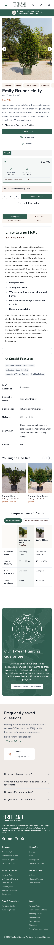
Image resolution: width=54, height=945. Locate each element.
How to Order (8, 875)
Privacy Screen (31, 85)
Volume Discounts (9, 890)
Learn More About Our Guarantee (27, 686)
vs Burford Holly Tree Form (36, 520)
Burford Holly (42, 540)
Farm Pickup (7, 883)
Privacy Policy (34, 906)
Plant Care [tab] (39, 216)
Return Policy (34, 921)
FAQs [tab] (39, 220)
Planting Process (36, 879)
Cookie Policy (34, 917)
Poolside (45, 85)
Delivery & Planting (10, 879)
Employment (34, 859)
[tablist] (27, 153)
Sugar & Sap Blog (36, 863)
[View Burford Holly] (14, 484)
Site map (46, 937)
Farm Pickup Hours (10, 863)
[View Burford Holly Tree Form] (40, 484)
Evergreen (8, 85)
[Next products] (50, 458)
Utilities (32, 875)
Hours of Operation (10, 859)
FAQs (31, 855)
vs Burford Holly (13, 520)
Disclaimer (33, 925)
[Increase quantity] (16, 196)
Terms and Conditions (38, 910)
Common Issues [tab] (14, 220)
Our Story (33, 852)
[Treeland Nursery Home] (13, 818)
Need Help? (7, 852)
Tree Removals (35, 883)
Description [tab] (15, 216)
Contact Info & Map (10, 855)
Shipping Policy (35, 913)
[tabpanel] (27, 170)
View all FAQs (12, 741)
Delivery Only (7, 886)
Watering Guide (8, 910)
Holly (18, 85)
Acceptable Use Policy (38, 929)
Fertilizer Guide (8, 906)
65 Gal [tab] (7, 153)
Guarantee (6, 894)
